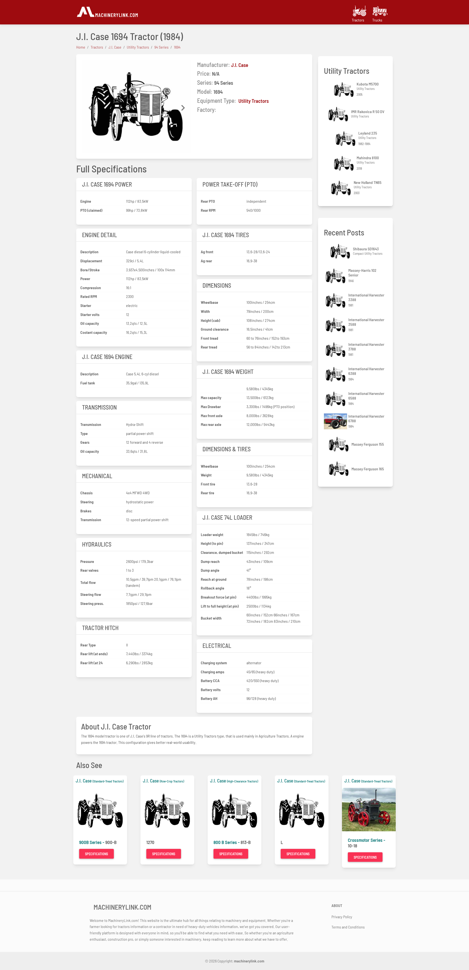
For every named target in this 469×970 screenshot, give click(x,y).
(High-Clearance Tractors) (242, 781)
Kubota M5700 (368, 84)
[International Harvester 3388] (336, 300)
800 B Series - (227, 842)
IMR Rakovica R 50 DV (367, 111)
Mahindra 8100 (368, 157)
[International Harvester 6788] (336, 421)
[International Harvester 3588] (336, 325)
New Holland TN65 (368, 182)
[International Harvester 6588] (336, 399)
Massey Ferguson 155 (368, 444)
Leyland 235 (367, 133)
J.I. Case (239, 65)
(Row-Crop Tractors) (172, 781)
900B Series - (92, 842)
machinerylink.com (249, 961)
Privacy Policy (341, 916)
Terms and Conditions (348, 927)
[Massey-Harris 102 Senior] (336, 276)
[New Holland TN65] (341, 188)
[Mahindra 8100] (344, 163)
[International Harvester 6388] (336, 374)
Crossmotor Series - (366, 840)
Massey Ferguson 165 (368, 468)
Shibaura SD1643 (366, 248)
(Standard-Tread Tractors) (108, 781)
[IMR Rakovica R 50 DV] (339, 114)
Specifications (96, 854)
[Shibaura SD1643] (341, 251)
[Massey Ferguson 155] (339, 444)
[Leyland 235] (346, 138)
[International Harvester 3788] (336, 349)
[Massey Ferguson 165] (339, 469)
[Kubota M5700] (344, 89)
